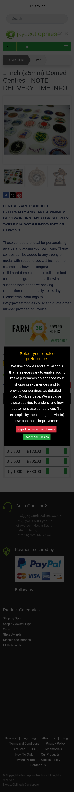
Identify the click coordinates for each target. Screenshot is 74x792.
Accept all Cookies (37, 437)
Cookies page (29, 396)
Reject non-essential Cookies (36, 429)
